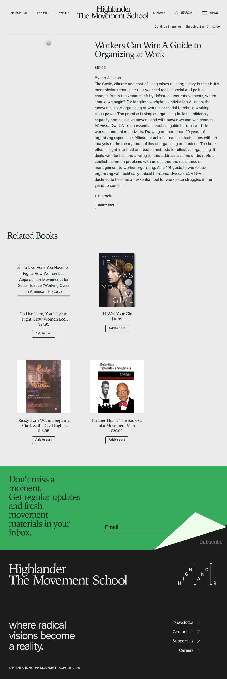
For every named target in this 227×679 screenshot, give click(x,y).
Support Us (182, 641)
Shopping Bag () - (202, 27)
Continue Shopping (168, 27)
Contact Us (183, 632)
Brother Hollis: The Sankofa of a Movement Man (117, 422)
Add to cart (106, 205)
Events (63, 13)
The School (18, 13)
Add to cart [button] (43, 333)
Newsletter (183, 623)
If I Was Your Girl (117, 313)
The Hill (43, 13)
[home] (113, 13)
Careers (186, 650)
